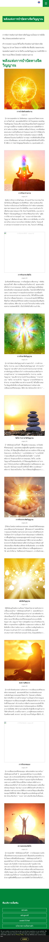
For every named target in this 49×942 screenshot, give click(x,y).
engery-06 (24, 523)
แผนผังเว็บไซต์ (24, 921)
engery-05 (24, 441)
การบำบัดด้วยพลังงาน (24, 111)
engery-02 (24, 196)
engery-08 (24, 686)
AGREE (24, 939)
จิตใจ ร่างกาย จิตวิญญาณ (24, 438)
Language (39, 5)
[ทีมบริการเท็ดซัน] (11, 3)
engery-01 (24, 115)
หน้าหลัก (24, 910)
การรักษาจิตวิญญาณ (24, 356)
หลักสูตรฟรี (25, 915)
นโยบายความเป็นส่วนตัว (24, 926)
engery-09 (24, 767)
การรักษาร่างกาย (24, 193)
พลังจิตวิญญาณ (24, 601)
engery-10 (24, 849)
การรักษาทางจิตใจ (24, 275)
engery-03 (24, 278)
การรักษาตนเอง (24, 764)
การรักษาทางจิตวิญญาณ (24, 520)
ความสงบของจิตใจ (24, 846)
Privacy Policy (20, 934)
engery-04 (24, 359)
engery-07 (24, 604)
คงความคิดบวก (24, 683)
